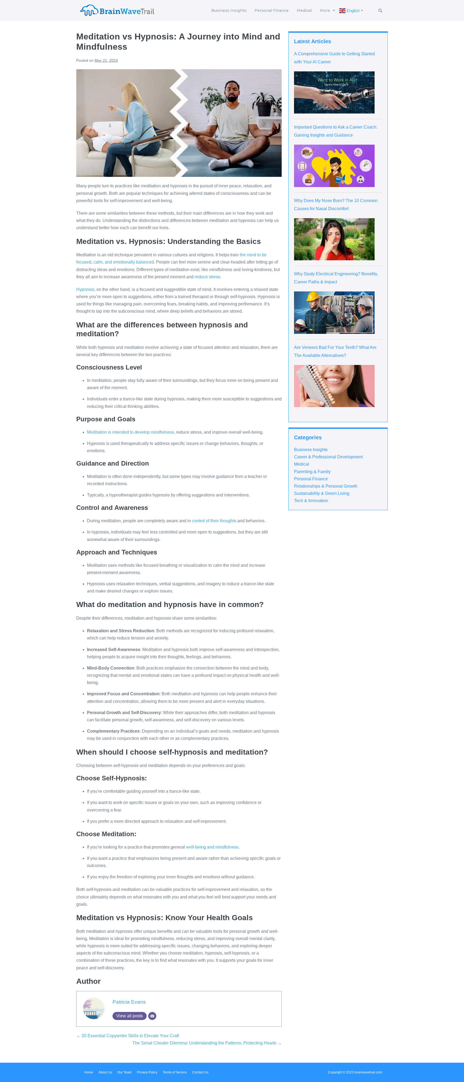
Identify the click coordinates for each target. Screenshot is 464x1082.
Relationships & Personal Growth (325, 486)
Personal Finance (272, 10)
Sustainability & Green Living (321, 493)
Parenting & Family (312, 471)
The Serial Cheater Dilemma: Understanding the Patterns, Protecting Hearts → (207, 1043)
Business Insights (229, 10)
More (325, 10)
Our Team (124, 1072)
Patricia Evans (129, 1002)
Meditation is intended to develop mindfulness (130, 432)
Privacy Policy (147, 1072)
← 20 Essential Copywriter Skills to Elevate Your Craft (127, 1035)
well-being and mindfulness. (213, 847)
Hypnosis (85, 289)
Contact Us (200, 1072)
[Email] (152, 1016)
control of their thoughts (214, 520)
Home (88, 1072)
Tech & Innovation (311, 500)
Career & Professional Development (328, 457)
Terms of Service (175, 1072)
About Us (105, 1072)
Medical (304, 10)
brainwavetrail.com (368, 1072)
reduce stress (207, 277)
